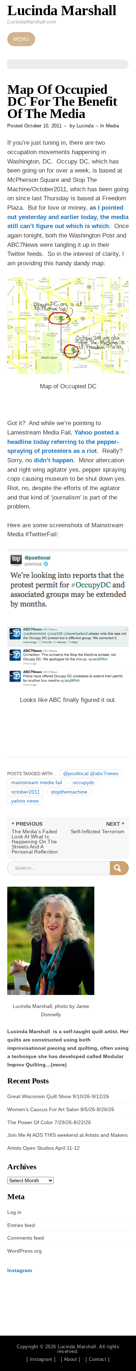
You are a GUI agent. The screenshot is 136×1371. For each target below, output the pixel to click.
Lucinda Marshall (61, 10)
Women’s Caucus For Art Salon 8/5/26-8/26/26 (60, 1109)
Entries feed (21, 1225)
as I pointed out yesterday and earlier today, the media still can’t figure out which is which (67, 217)
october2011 (25, 792)
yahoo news (25, 801)
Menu (21, 39)
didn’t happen (53, 460)
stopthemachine (69, 792)
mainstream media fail (36, 782)
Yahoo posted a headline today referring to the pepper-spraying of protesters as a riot (63, 441)
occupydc (84, 782)
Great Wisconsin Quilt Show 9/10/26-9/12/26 (58, 1096)
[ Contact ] (98, 1359)
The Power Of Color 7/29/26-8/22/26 (49, 1122)
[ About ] (71, 1359)
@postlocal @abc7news (90, 773)
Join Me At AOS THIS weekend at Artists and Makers (67, 1135)
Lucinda (85, 125)
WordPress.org (24, 1251)
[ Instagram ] (41, 1359)
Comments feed (25, 1238)
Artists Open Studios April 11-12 (43, 1148)
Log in (14, 1212)
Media (112, 125)
